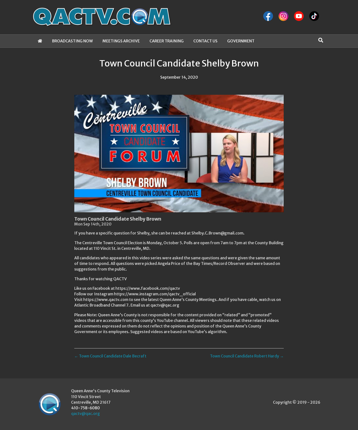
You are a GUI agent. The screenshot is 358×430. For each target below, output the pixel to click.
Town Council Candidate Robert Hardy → (247, 356)
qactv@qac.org (85, 413)
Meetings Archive (121, 40)
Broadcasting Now (72, 40)
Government (240, 40)
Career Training (167, 40)
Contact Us (205, 40)
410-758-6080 (85, 407)
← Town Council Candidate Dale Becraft (110, 356)
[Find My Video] (320, 40)
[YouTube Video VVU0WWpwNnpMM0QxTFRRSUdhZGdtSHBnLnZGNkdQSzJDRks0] (179, 153)
